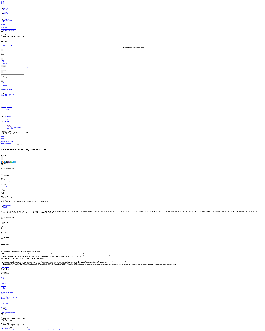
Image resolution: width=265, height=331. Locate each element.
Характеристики (7, 205)
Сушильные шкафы (5, 298)
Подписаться (4, 272)
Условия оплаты (7, 18)
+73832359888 (4, 27)
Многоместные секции (6, 299)
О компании (6, 8)
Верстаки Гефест (4, 296)
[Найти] (2, 59)
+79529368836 (8, 30)
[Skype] (13, 162)
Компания (3, 281)
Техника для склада (5, 294)
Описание (5, 204)
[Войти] (1, 100)
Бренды (2, 278)
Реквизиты (5, 11)
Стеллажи (3, 293)
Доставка (5, 208)
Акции (2, 277)
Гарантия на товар (7, 20)
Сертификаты (6, 9)
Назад (8, 125)
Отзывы (5, 12)
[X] (7, 162)
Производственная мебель (7, 292)
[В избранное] (2, 157)
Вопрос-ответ (6, 21)
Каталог (2, 276)
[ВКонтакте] (1, 162)
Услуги (2, 279)
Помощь (2, 301)
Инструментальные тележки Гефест (9, 297)
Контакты (5, 13)
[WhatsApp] (11, 162)
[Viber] (9, 162)
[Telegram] (15, 162)
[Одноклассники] (3, 162)
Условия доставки (7, 19)
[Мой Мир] (5, 162)
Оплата (5, 207)
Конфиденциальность (6, 328)
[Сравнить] (2, 159)
